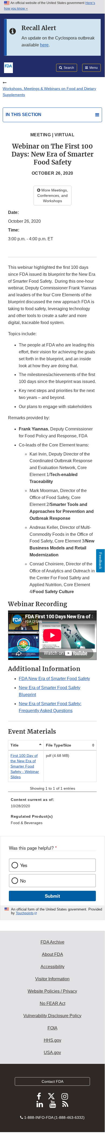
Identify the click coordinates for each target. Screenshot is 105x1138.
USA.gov (52, 1052)
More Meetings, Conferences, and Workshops (52, 195)
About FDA (52, 954)
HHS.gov (52, 1040)
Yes (23, 865)
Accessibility (52, 966)
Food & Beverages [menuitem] (26, 823)
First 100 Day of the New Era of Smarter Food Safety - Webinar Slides (24, 766)
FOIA (52, 1028)
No (23, 880)
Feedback (100, 560)
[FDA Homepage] (8, 67)
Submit (52, 896)
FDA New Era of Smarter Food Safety (54, 678)
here (44, 45)
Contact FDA (52, 1081)
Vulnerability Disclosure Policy (52, 1015)
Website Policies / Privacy (52, 991)
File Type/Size (58, 745)
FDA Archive (52, 942)
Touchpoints (25, 913)
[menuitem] (52, 804)
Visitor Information (52, 979)
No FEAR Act (52, 1003)
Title (14, 745)
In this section (23, 114)
